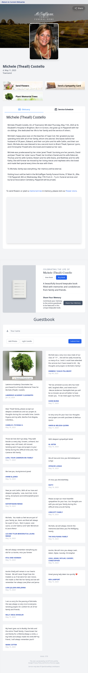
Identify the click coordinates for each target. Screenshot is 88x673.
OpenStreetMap (46, 667)
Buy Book (61, 277)
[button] (22, 365)
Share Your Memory (73, 303)
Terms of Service (50, 663)
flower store (71, 191)
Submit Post (75, 341)
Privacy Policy (37, 663)
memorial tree (35, 191)
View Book (49, 277)
